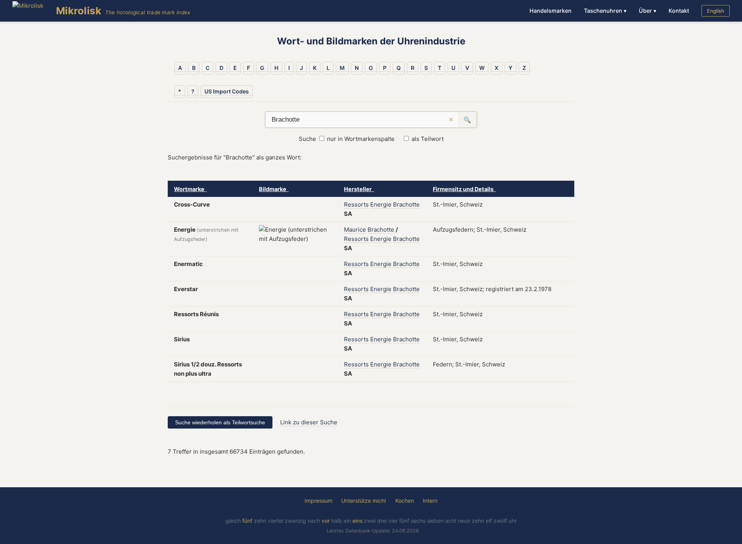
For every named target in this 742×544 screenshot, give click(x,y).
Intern (430, 500)
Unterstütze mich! (363, 500)
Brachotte (406, 204)
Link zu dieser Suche (308, 422)
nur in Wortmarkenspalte (361, 138)
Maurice (355, 229)
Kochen (404, 500)
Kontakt (679, 10)
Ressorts (356, 204)
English (715, 11)
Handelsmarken (550, 10)
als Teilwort (428, 138)
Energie (380, 204)
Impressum (318, 500)
